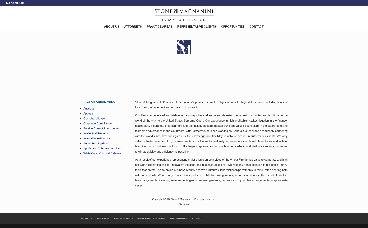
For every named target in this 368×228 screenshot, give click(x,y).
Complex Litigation (94, 118)
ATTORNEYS (133, 26)
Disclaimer (184, 204)
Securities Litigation (95, 143)
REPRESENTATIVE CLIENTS (196, 26)
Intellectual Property (95, 133)
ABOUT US (111, 26)
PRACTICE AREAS (159, 26)
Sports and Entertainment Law (102, 148)
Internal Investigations (97, 138)
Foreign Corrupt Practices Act (101, 128)
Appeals (88, 113)
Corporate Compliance (97, 123)
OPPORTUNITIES (233, 26)
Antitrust (88, 108)
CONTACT (257, 26)
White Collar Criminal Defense (102, 153)
